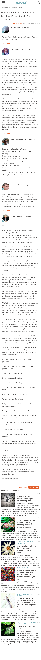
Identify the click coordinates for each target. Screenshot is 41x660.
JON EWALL (15, 216)
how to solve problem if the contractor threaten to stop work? (26, 549)
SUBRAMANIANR (16, 139)
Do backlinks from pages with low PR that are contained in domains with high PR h (26, 602)
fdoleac (13, 185)
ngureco (13, 27)
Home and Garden (23, 568)
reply (4, 43)
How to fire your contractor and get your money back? (25, 498)
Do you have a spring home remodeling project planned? (26, 522)
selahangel (14, 49)
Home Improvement (23, 494)
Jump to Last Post (17, 23)
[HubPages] (20, 2)
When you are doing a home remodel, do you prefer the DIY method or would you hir (26, 574)
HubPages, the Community (26, 518)
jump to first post (22, 487)
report (8, 43)
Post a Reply (34, 487)
